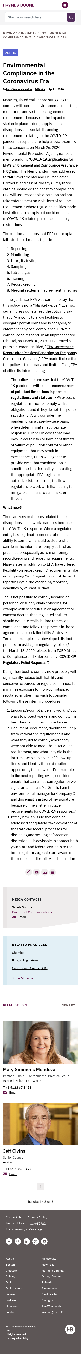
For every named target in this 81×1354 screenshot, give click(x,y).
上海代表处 (38, 1223)
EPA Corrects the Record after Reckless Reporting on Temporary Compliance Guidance (40, 352)
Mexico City (49, 1258)
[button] (52, 872)
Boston (10, 1264)
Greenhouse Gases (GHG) (30, 968)
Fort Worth (33, 1081)
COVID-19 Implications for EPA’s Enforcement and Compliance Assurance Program (40, 165)
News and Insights (20, 33)
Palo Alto (47, 1282)
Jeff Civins (40, 89)
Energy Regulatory (25, 960)
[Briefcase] (65, 5)
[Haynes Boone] (18, 5)
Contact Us (14, 1217)
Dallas (19, 1081)
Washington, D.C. (53, 1312)
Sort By (69, 1005)
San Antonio (49, 1288)
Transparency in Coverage (24, 1229)
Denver (10, 1294)
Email (22, 917)
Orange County (51, 1276)
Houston (11, 1306)
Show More (20, 978)
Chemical (18, 953)
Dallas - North (14, 1288)
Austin (7, 1081)
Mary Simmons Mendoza (19, 89)
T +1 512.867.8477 (17, 1169)
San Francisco (50, 1294)
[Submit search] (71, 17)
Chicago (11, 1276)
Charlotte (12, 1270)
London (10, 1312)
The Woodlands (51, 1306)
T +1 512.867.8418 (17, 1087)
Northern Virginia (53, 1270)
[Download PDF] (44, 872)
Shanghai (48, 1300)
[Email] (36, 872)
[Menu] (76, 5)
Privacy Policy (37, 1217)
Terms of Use (15, 1223)
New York (48, 1264)
